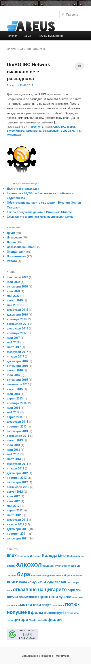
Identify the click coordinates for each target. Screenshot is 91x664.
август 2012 (15, 491)
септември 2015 (18, 384)
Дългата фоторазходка (23, 188)
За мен (28, 36)
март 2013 (14, 459)
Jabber (70, 127)
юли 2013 (13, 445)
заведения (48, 575)
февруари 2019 (17, 309)
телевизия (57, 605)
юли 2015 (13, 394)
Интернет (35, 556)
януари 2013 (15, 468)
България (23, 556)
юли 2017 (13, 337)
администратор (36, 130)
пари (71, 589)
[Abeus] (45, 26)
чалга (35, 619)
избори (66, 575)
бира (23, 574)
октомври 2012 (17, 482)
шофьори (51, 619)
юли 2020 (13, 291)
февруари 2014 (17, 421)
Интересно (33, 127)
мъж (9, 590)
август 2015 (15, 389)
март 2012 (14, 515)
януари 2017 (15, 356)
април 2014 (15, 417)
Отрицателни (16, 251)
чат (74, 130)
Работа (12, 261)
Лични (11, 242)
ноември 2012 (17, 477)
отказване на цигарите (40, 589)
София (71, 556)
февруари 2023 (17, 277)
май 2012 (13, 505)
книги (13, 582)
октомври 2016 (17, 365)
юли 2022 (13, 282)
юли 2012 (13, 496)
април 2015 (15, 398)
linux (12, 555)
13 (79, 66)
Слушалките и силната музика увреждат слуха (40, 216)
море (76, 582)
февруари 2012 (17, 519)
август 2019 (15, 300)
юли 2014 (13, 407)
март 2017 (14, 347)
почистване (28, 596)
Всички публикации (51, 36)
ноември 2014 (17, 403)
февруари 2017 (17, 352)
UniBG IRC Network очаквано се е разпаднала (28, 71)
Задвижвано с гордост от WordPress (46, 656)
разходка (77, 597)
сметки (24, 604)
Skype (11, 130)
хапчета (74, 613)
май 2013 (13, 454)
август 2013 (15, 440)
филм (37, 612)
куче (50, 581)
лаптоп (60, 581)
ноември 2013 (17, 426)
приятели (48, 596)
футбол (62, 612)
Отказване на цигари (21, 247)
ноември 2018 (17, 319)
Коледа (49, 555)
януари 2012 (15, 524)
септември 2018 (18, 324)
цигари (20, 619)
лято (69, 582)
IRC (63, 127)
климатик (77, 575)
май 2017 (13, 342)
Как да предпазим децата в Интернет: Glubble (39, 212)
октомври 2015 (17, 379)
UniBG (20, 130)
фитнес (50, 612)
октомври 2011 (17, 538)
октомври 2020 (17, 286)
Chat (56, 127)
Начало (12, 36)
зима (58, 575)
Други (11, 233)
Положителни (16, 256)
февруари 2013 (17, 464)
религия (12, 605)
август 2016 (15, 370)
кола (23, 581)
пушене (65, 596)
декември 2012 (17, 473)
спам (37, 604)
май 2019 (13, 305)
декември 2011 (17, 529)
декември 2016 (17, 361)
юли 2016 (13, 375)
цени (10, 620)
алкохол (29, 564)
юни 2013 (13, 449)
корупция (53, 130)
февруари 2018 (17, 328)
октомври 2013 (17, 431)
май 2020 (13, 295)
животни (36, 575)
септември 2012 (18, 487)
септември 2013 (18, 435)
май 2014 (13, 412)
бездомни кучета (52, 565)
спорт (46, 604)
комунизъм (37, 581)
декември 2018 (17, 314)
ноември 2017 (17, 333)
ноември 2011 (17, 533)
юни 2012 (13, 501)
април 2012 (15, 510)
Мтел (62, 555)
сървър (66, 130)
